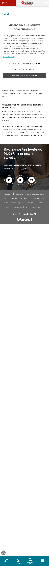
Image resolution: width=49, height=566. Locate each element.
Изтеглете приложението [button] (9, 3)
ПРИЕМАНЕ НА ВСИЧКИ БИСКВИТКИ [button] (24, 76)
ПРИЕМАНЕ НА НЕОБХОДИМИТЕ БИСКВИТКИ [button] (24, 64)
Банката (8, 194)
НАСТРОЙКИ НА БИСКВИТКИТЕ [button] (24, 70)
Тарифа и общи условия (36, 203)
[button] (46, 3)
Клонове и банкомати (35, 194)
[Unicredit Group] (24, 219)
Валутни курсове (38, 199)
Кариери (24, 199)
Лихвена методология (13, 207)
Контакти (19, 194)
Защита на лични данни (35, 207)
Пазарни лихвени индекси (13, 203)
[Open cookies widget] (3, 553)
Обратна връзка (11, 199)
